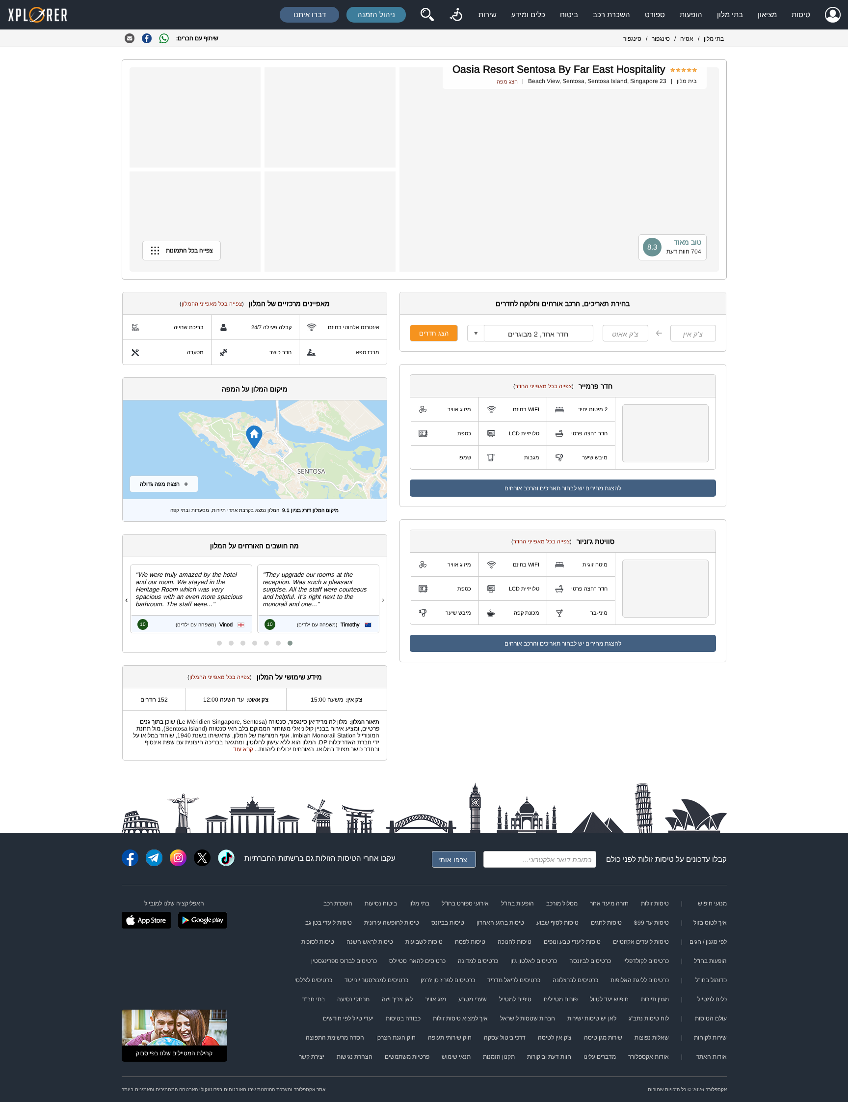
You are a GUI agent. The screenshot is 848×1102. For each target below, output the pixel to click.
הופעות (691, 14)
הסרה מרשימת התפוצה (335, 1037)
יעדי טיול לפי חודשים (348, 1018)
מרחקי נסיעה (353, 999)
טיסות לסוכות (317, 941)
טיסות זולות (656, 859)
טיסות (801, 14)
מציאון (767, 14)
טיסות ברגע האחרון (500, 922)
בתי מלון (730, 14)
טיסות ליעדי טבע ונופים (572, 941)
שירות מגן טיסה (603, 1037)
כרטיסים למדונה (478, 961)
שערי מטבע (472, 999)
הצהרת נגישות (354, 1056)
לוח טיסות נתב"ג (649, 1018)
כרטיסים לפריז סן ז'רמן (448, 980)
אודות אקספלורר (648, 1056)
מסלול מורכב (562, 903)
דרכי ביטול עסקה (505, 1037)
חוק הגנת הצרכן (396, 1037)
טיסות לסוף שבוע (557, 922)
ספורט (655, 14)
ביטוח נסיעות (381, 903)
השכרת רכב (611, 14)
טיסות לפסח (470, 941)
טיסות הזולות (336, 858)
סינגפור (661, 38)
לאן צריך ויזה (397, 999)
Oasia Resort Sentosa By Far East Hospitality (558, 69)
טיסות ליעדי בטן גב (328, 922)
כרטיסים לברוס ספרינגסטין (344, 961)
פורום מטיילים (561, 999)
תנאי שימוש (456, 1056)
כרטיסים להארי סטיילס (417, 961)
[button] (290, 643)
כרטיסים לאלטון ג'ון (533, 961)
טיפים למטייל (515, 999)
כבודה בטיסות (403, 1018)
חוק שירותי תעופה (450, 1037)
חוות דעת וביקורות (549, 1056)
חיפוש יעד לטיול (609, 999)
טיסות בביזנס (447, 922)
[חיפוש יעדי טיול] (427, 14)
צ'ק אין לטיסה (555, 1037)
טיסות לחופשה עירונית (391, 922)
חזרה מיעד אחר (609, 903)
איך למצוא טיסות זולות (460, 1018)
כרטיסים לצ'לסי (313, 980)
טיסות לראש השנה (369, 941)
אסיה (686, 38)
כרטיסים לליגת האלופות (639, 980)
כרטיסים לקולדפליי (646, 961)
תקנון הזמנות (499, 1056)
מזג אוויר (435, 999)
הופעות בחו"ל (517, 903)
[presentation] (383, 600)
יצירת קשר (311, 1056)
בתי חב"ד (313, 999)
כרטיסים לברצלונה (575, 980)
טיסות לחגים (606, 922)
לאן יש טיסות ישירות (591, 1018)
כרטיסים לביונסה (590, 961)
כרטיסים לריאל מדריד (513, 980)
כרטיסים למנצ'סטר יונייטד (376, 980)
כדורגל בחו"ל (711, 980)
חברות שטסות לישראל (527, 1018)
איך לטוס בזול (710, 922)
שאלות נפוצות (652, 1037)
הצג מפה (507, 82)
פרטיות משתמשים (407, 1056)
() (543, 386)
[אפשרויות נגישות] (456, 14)
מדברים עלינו (599, 1056)
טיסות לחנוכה (514, 941)
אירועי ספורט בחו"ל (465, 903)
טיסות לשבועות (424, 941)
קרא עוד (243, 749)
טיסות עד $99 (651, 922)
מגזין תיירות (655, 999)
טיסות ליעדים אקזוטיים (641, 941)
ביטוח (569, 14)
